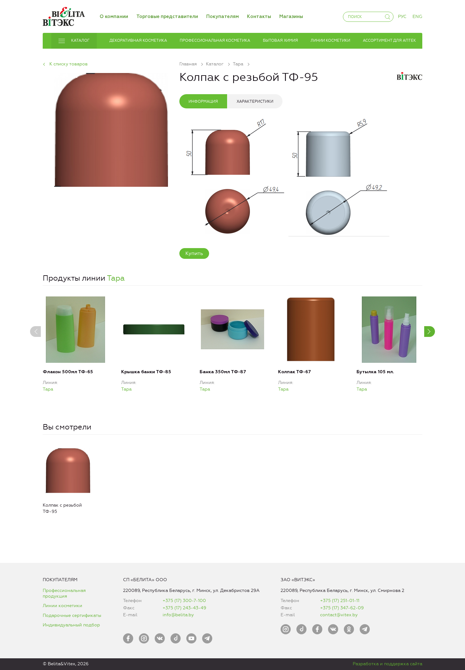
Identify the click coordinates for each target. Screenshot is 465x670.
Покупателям (222, 16)
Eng (417, 16)
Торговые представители (167, 16)
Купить (194, 253)
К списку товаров (68, 64)
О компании (114, 16)
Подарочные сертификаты (72, 615)
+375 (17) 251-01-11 (339, 600)
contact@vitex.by (339, 615)
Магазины (291, 16)
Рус (402, 16)
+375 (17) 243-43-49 (184, 608)
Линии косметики (62, 605)
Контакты (259, 16)
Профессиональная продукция (64, 593)
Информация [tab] (203, 101)
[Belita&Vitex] (64, 15)
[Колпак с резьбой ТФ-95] (111, 129)
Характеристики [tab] (255, 101)
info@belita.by (178, 615)
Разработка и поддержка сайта (387, 664)
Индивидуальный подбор (71, 625)
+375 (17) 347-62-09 (342, 608)
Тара (116, 278)
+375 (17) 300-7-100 (184, 600)
